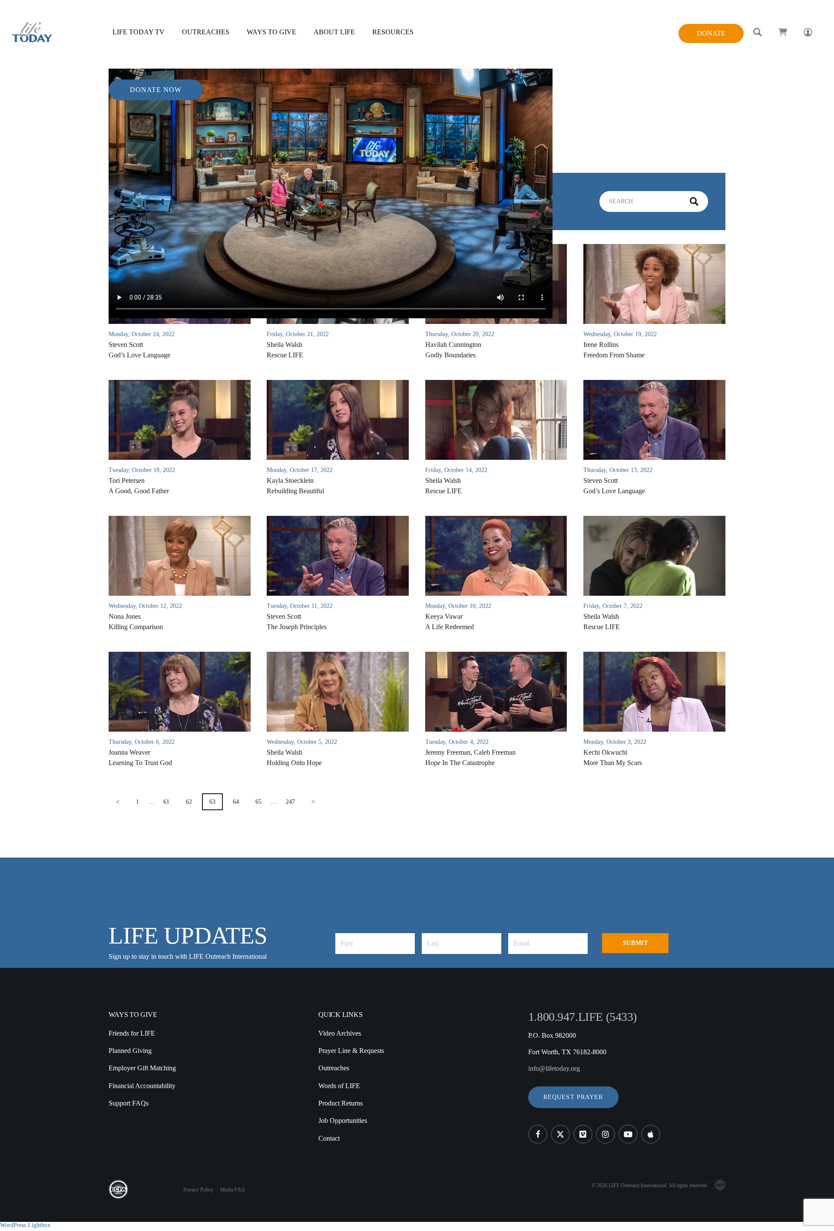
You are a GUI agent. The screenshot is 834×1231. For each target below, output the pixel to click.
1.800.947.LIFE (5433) (582, 1016)
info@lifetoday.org (554, 1068)
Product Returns (340, 1103)
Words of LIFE (339, 1085)
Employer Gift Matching (142, 1068)
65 (258, 802)
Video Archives (339, 1033)
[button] (573, 1097)
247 (290, 802)
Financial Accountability (142, 1085)
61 (166, 802)
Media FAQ (232, 1190)
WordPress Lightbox (25, 1225)
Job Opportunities (342, 1120)
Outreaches (333, 1068)
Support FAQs (129, 1103)
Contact (329, 1138)
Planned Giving (130, 1050)
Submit (635, 943)
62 (189, 802)
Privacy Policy (198, 1190)
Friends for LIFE (132, 1033)
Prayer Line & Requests (351, 1050)
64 (236, 802)
